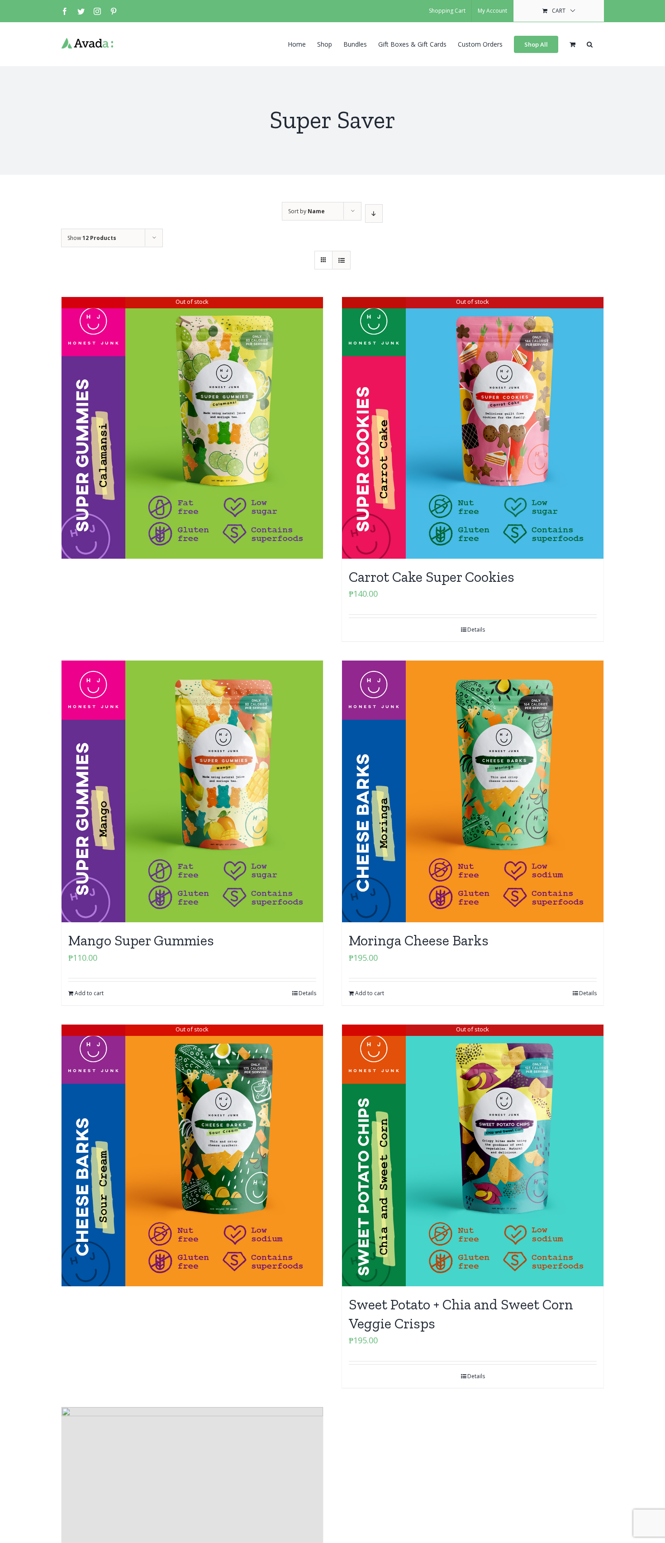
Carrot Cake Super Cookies (431, 576)
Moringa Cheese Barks (419, 940)
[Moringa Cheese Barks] (472, 791)
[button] (590, 43)
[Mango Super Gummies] (192, 791)
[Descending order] (374, 213)
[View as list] (341, 260)
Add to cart (89, 993)
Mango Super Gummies (141, 940)
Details (476, 629)
